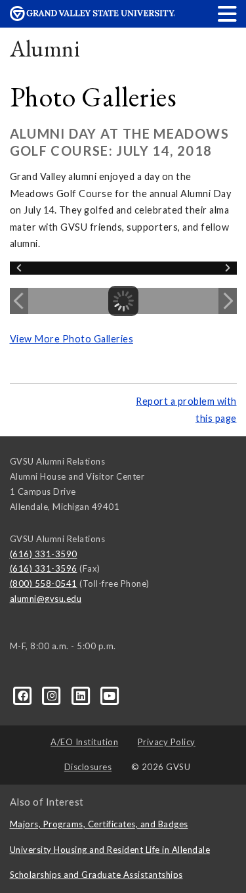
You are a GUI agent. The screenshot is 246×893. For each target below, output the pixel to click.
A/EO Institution (84, 742)
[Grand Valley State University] (92, 17)
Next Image (227, 301)
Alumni (45, 48)
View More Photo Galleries (72, 338)
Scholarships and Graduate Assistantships (96, 874)
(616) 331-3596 (43, 568)
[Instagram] (53, 695)
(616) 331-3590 (43, 554)
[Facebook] (24, 695)
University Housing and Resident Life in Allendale (110, 849)
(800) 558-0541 (43, 583)
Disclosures (88, 767)
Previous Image (19, 301)
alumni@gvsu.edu (46, 598)
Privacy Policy (166, 742)
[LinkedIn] (82, 695)
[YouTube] (109, 695)
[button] (227, 13)
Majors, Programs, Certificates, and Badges (99, 824)
